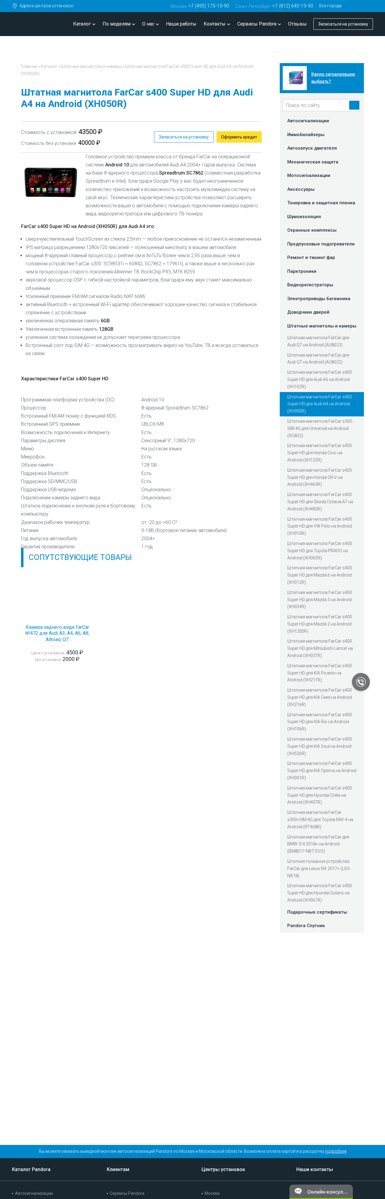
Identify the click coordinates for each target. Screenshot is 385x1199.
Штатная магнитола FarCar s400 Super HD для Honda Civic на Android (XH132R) (319, 452)
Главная (29, 66)
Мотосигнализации (308, 175)
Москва (212, 1193)
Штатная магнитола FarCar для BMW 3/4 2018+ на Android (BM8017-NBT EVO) (318, 844)
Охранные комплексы (312, 230)
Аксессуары (301, 189)
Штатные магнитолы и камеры (91, 66)
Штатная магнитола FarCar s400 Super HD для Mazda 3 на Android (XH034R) (319, 599)
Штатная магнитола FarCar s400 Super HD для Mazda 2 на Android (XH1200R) (319, 624)
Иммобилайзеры (306, 134)
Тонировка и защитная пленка (321, 202)
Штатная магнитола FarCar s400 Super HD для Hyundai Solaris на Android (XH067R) (319, 892)
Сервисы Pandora (256, 24)
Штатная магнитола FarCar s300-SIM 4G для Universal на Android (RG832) (320, 428)
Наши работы (181, 24)
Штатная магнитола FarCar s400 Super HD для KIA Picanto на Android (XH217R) (319, 673)
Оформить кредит (239, 137)
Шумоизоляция (304, 216)
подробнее (335, 1151)
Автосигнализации (308, 120)
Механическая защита (312, 162)
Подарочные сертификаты (317, 912)
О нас (148, 24)
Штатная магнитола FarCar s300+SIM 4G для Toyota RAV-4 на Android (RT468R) (320, 819)
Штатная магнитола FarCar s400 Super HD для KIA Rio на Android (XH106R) (319, 722)
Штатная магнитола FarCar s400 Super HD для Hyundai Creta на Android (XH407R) (319, 795)
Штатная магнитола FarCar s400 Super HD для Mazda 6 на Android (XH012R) (319, 575)
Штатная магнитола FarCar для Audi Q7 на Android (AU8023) (318, 341)
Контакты (215, 24)
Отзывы (297, 24)
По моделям (117, 24)
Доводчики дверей (308, 312)
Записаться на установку (184, 137)
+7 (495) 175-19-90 (200, 6)
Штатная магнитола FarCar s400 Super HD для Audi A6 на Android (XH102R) (319, 379)
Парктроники (301, 271)
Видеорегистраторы (310, 285)
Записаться (343, 24)
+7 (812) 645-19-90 (274, 6)
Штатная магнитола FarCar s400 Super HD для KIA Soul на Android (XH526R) (319, 746)
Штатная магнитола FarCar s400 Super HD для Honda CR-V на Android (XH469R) (319, 477)
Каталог (82, 24)
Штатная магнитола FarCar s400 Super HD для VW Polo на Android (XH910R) (319, 526)
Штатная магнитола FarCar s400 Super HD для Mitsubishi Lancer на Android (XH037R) (320, 648)
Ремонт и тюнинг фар (311, 257)
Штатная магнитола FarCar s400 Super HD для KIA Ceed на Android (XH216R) (319, 697)
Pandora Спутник (306, 925)
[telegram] (359, 6)
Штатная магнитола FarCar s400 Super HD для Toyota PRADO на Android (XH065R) (319, 550)
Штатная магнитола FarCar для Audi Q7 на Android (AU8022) (318, 359)
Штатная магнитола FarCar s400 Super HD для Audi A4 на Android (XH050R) (319, 404)
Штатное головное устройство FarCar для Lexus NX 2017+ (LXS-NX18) (319, 868)
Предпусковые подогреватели (321, 244)
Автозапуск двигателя (312, 148)
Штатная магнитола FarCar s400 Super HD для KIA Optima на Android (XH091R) (321, 770)
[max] (370, 6)
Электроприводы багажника (318, 298)
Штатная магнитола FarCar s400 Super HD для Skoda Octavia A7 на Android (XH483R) (320, 501)
